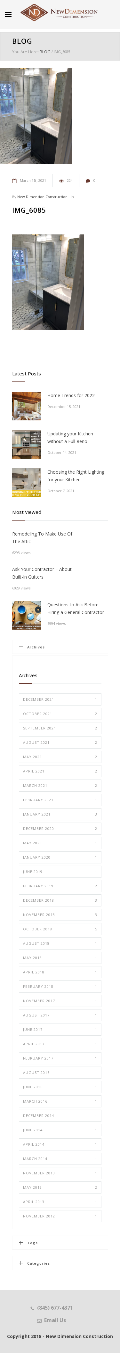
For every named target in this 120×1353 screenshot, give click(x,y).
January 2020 (60, 857)
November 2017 (60, 1000)
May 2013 (60, 1187)
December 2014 (60, 1115)
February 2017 (60, 1058)
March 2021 (60, 785)
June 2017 (60, 1029)
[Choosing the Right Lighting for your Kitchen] (26, 482)
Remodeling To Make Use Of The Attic (42, 537)
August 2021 (60, 742)
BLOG (22, 41)
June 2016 (60, 1086)
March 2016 (60, 1101)
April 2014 (60, 1144)
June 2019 (60, 871)
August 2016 (60, 1072)
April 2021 (60, 771)
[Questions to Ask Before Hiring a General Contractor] (26, 615)
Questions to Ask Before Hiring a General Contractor (75, 608)
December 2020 (60, 828)
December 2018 (60, 900)
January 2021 (60, 814)
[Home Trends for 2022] (26, 406)
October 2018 (60, 929)
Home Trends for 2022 (71, 395)
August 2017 (60, 1015)
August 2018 (60, 943)
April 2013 (60, 1201)
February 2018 (60, 986)
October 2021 (60, 713)
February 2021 (60, 799)
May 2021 (60, 756)
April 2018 (60, 972)
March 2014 (60, 1158)
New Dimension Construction (42, 196)
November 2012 (60, 1216)
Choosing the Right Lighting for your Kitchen (75, 476)
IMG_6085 (29, 210)
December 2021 (60, 699)
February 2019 (60, 886)
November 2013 (60, 1173)
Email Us (55, 1320)
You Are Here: (25, 52)
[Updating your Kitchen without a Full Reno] (26, 444)
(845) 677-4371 (55, 1307)
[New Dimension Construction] (59, 13)
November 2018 (60, 914)
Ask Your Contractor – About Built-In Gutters (42, 573)
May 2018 (60, 957)
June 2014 (60, 1130)
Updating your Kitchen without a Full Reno (70, 437)
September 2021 (60, 728)
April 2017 (60, 1043)
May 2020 (60, 842)
